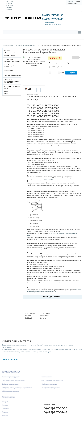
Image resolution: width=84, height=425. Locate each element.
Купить (72, 72)
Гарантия (9, 7)
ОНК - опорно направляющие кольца (11, 60)
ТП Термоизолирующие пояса (12, 87)
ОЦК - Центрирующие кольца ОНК (11, 65)
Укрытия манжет (9, 55)
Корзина (70, 1)
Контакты (9, 9)
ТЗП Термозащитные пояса (11, 92)
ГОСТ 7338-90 (48, 180)
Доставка (9, 3)
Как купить (9, 1)
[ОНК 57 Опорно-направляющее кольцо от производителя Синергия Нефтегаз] (45, 306)
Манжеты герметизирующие (10, 51)
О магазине (10, 5)
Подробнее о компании (10, 359)
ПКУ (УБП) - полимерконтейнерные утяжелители (12, 81)
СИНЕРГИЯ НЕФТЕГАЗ (23, 18)
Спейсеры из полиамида (12, 75)
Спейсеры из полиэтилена (8, 71)
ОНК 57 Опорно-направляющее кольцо (45, 315)
